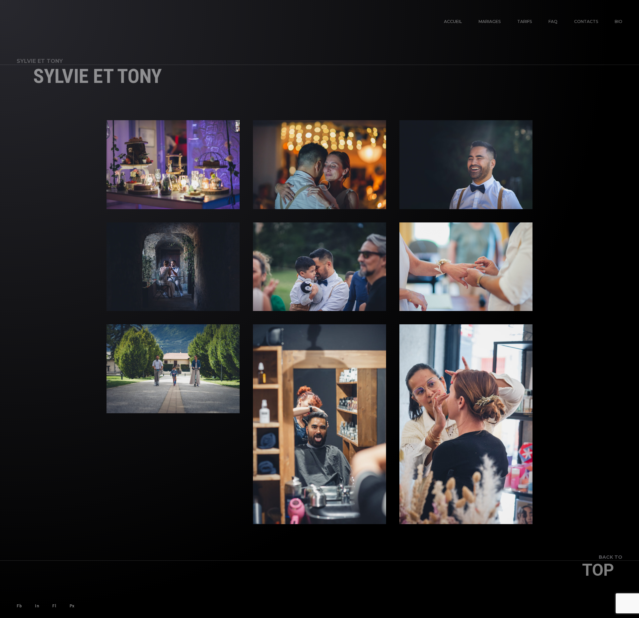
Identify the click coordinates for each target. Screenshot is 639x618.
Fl (54, 606)
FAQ (552, 21)
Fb (19, 606)
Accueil (453, 21)
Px (72, 606)
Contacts (586, 21)
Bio (618, 21)
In (37, 606)
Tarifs (524, 21)
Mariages (490, 21)
